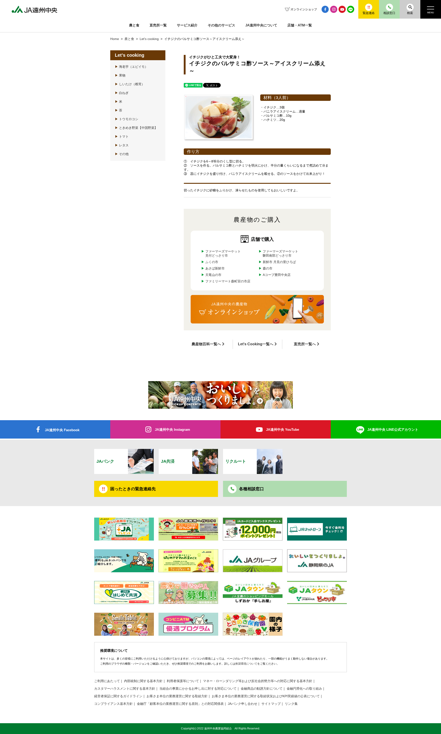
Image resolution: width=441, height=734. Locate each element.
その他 (122, 154)
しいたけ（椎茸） (130, 84)
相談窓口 (389, 13)
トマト (122, 136)
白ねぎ (122, 93)
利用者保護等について (183, 681)
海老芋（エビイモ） (131, 66)
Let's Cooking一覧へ (255, 344)
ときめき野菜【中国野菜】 (136, 128)
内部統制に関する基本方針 (143, 681)
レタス (122, 145)
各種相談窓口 (251, 489)
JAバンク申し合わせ (242, 704)
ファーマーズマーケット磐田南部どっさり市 (280, 253)
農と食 (134, 25)
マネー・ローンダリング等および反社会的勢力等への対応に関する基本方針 (257, 681)
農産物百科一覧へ (206, 344)
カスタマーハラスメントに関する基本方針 (124, 688)
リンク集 (291, 704)
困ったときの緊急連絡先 (133, 489)
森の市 (267, 268)
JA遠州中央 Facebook (62, 430)
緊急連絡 (369, 13)
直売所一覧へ (305, 344)
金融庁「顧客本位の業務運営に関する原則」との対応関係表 (180, 704)
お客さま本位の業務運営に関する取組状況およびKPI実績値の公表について (266, 696)
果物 (120, 75)
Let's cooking (150, 39)
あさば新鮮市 (215, 268)
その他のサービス (221, 25)
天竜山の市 (213, 275)
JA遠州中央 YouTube (282, 429)
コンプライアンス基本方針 (113, 704)
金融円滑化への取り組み (304, 688)
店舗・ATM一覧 (299, 25)
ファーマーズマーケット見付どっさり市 (223, 253)
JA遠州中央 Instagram (172, 429)
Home (114, 39)
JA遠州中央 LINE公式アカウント (392, 429)
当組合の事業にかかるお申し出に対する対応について (198, 688)
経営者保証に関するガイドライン (118, 696)
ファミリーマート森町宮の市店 (227, 281)
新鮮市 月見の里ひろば (279, 262)
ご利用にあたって (107, 681)
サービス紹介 (187, 25)
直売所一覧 (158, 25)
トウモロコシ (126, 119)
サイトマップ (271, 704)
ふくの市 (211, 262)
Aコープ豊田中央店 (276, 275)
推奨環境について (246, 663)
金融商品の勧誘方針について (262, 688)
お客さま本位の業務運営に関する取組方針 (177, 696)
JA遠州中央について (261, 25)
